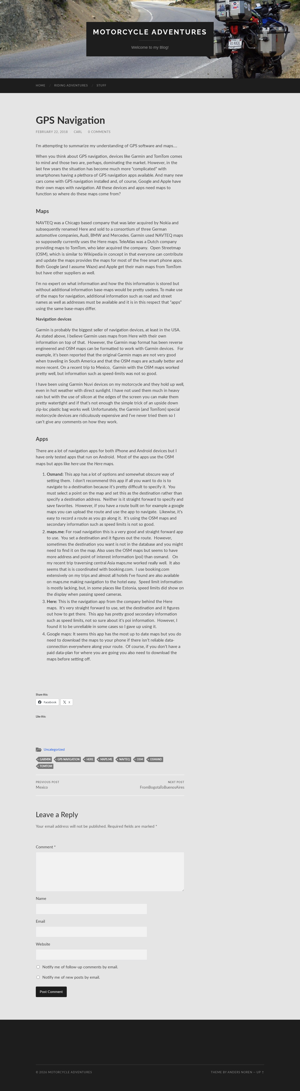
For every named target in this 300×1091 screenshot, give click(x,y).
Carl (78, 132)
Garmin (45, 759)
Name (41, 899)
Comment (46, 847)
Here (90, 759)
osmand (156, 759)
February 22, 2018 (52, 132)
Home (40, 85)
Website (43, 944)
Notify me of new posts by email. (71, 978)
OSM (140, 759)
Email (40, 922)
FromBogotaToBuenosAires (162, 785)
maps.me (106, 759)
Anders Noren (240, 1072)
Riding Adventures (71, 85)
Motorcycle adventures (150, 32)
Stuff (101, 85)
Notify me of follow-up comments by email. (80, 967)
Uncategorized (54, 749)
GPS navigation (69, 759)
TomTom (46, 766)
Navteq (124, 759)
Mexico (47, 785)
